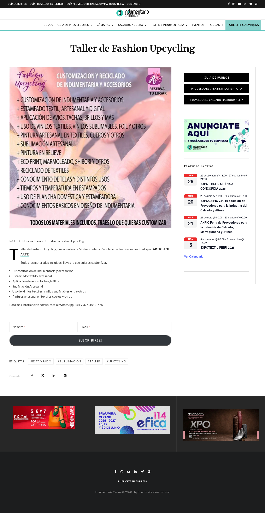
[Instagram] (233, 3)
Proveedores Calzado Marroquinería (216, 99)
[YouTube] (239, 3)
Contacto (134, 3)
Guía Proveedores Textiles (47, 3)
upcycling (117, 361)
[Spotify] (256, 3)
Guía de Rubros (17, 3)
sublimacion (70, 361)
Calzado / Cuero (130, 24)
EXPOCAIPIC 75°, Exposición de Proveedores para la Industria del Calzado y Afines (223, 205)
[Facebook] (228, 3)
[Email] (65, 375)
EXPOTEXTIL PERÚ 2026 (217, 247)
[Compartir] (32, 375)
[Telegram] (250, 3)
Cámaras (103, 24)
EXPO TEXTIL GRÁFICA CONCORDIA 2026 (216, 186)
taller (95, 361)
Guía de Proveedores (73, 24)
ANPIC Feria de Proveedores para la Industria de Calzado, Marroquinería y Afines (223, 227)
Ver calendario (194, 256)
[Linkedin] (245, 3)
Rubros (47, 24)
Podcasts (215, 24)
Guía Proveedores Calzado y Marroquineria (95, 3)
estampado (41, 361)
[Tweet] (42, 375)
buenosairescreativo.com (154, 492)
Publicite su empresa (243, 24)
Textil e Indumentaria (167, 24)
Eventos (198, 24)
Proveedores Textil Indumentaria (216, 88)
